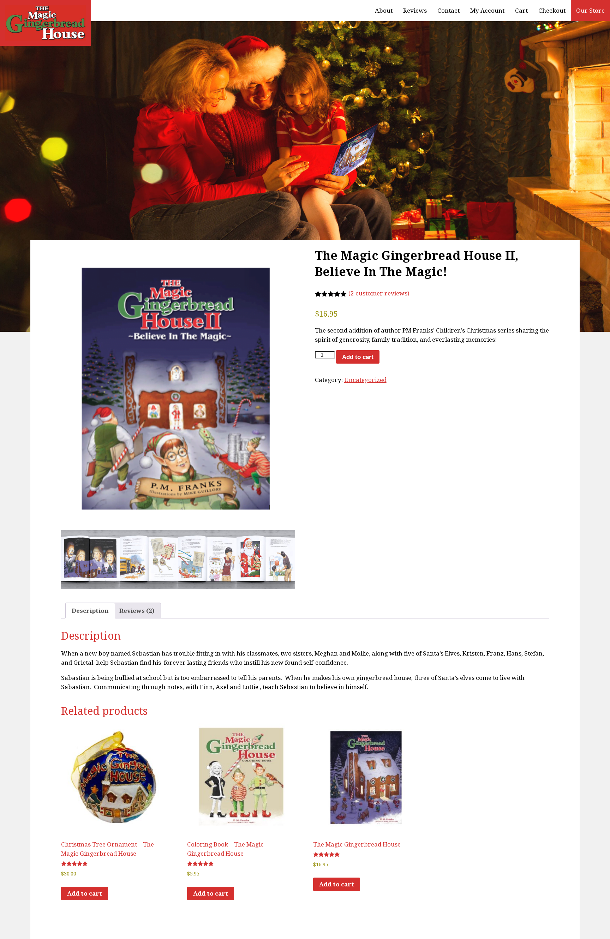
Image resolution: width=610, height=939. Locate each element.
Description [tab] (90, 610)
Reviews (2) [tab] (137, 610)
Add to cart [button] (84, 893)
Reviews (415, 10)
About (384, 10)
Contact (448, 10)
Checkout (552, 10)
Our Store (590, 10)
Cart (521, 10)
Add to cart (357, 357)
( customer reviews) (378, 293)
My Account (487, 10)
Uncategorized (365, 380)
